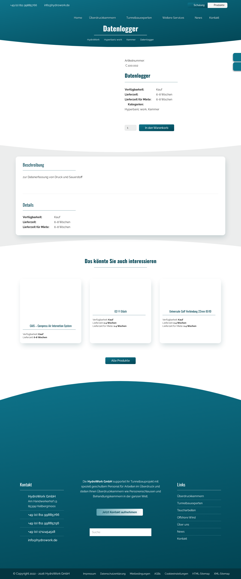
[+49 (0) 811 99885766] (24, 515)
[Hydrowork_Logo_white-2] (12, 17)
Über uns (183, 524)
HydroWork (93, 39)
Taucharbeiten (186, 510)
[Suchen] (147, 532)
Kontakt (182, 538)
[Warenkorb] (230, 5)
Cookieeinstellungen (176, 573)
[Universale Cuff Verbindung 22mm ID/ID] (190, 311)
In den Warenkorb (156, 128)
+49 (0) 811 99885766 (43, 515)
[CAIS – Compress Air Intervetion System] (50, 311)
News (181, 531)
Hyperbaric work (113, 39)
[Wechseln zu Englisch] (182, 5)
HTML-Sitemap (201, 573)
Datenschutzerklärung (113, 573)
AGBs (157, 573)
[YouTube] (133, 399)
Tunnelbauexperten (190, 503)
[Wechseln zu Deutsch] (176, 5)
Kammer (131, 39)
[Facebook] (107, 399)
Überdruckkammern (190, 496)
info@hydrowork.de (42, 540)
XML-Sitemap (222, 573)
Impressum (89, 573)
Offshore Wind (186, 517)
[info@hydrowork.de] (24, 540)
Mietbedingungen (140, 573)
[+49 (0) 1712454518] (24, 532)
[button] (118, 17)
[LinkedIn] (120, 399)
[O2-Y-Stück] (120, 311)
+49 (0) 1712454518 (41, 531)
